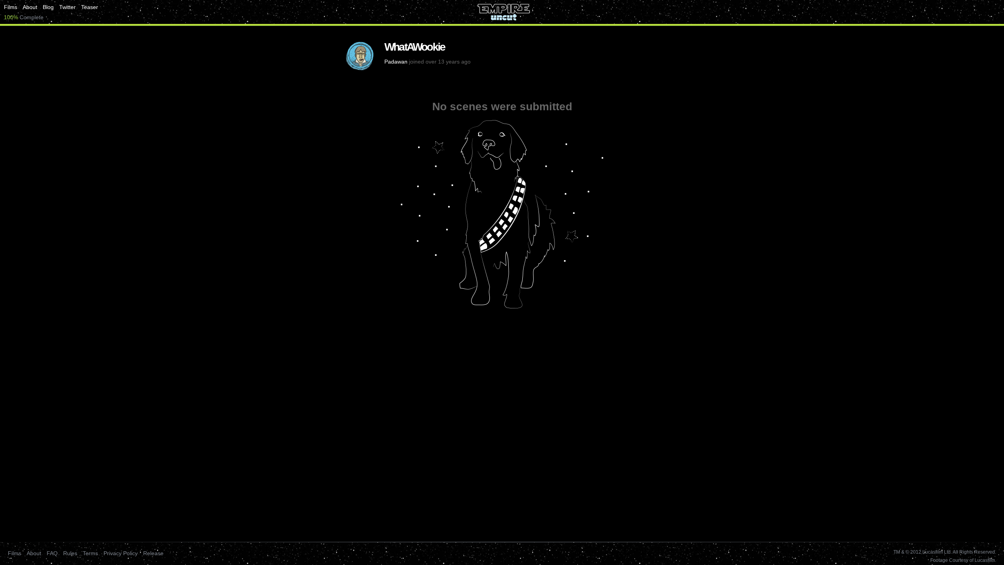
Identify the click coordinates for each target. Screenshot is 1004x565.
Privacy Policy (121, 553)
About (30, 7)
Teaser (89, 7)
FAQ (52, 553)
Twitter (67, 7)
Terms (90, 553)
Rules (70, 553)
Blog (48, 7)
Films (10, 7)
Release (153, 553)
